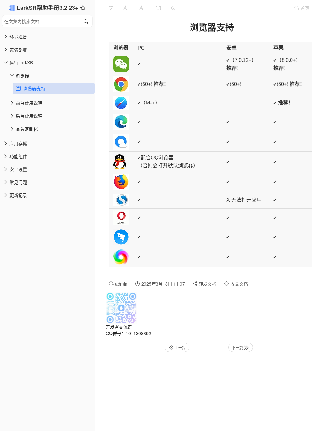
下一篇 (237, 347)
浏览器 (22, 75)
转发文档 (206, 283)
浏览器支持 (33, 88)
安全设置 (18, 169)
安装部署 (18, 49)
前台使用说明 (29, 103)
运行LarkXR (21, 62)
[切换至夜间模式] (173, 8)
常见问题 (18, 182)
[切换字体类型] (158, 8)
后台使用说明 (29, 116)
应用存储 (18, 143)
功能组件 (18, 156)
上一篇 (180, 347)
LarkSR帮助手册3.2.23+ (48, 7)
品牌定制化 (27, 129)
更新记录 (18, 195)
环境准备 (18, 36)
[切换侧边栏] (110, 8)
